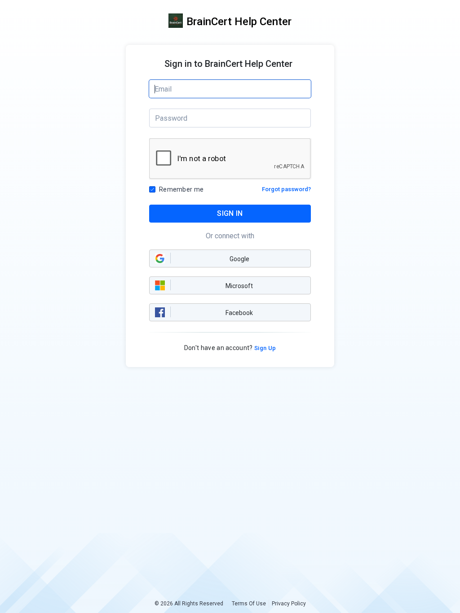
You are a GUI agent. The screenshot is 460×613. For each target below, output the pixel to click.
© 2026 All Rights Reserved (189, 603)
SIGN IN (230, 213)
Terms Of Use (249, 603)
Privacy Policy (289, 603)
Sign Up (264, 348)
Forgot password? (286, 189)
